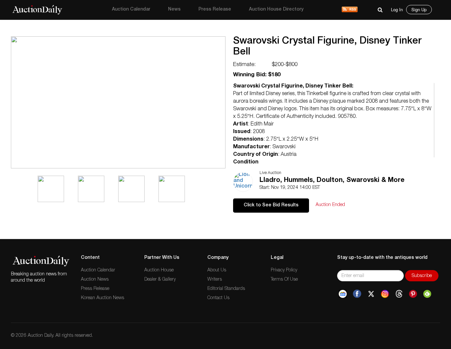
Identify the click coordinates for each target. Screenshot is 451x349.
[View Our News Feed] (350, 10)
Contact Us (218, 298)
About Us (216, 270)
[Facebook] (357, 294)
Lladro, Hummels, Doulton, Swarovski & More (332, 180)
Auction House (159, 270)
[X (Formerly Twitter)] (371, 294)
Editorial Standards (226, 289)
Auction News (95, 279)
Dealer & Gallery (160, 279)
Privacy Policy (284, 270)
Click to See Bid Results (271, 205)
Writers (214, 279)
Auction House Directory (276, 9)
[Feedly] (427, 294)
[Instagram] (385, 294)
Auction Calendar (131, 9)
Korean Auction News (102, 298)
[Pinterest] (413, 294)
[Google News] (343, 294)
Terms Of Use (284, 279)
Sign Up (419, 9)
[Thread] (399, 294)
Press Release (214, 9)
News (174, 9)
